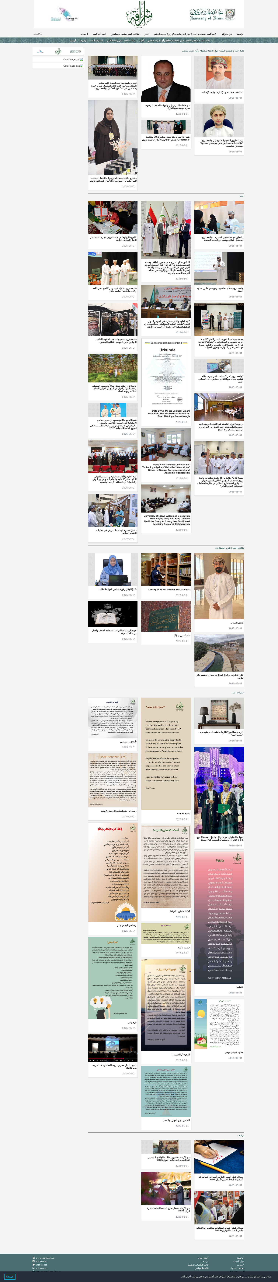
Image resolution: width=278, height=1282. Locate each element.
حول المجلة (238, 1261)
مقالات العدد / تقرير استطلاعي (125, 34)
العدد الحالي (202, 1257)
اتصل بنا (240, 1264)
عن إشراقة (227, 34)
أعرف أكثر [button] (186, 1276)
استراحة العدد (99, 34)
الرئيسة (240, 34)
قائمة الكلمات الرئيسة (197, 1264)
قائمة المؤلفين (201, 1268)
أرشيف (84, 34)
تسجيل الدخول (237, 1268)
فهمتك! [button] (9, 1276)
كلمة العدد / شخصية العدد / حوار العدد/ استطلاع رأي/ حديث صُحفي (185, 34)
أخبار (146, 34)
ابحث (36, 33)
